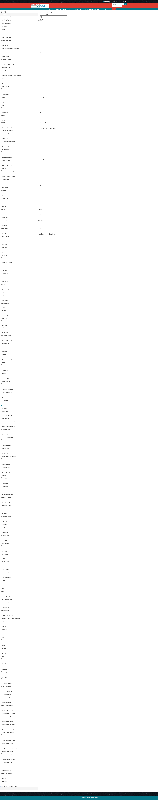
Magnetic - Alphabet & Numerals (40, 33)
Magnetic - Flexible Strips (39, 36)
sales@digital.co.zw (107, 1)
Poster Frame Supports (39, 175)
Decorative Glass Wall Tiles (37, 10)
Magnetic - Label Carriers (39, 37)
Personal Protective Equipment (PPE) (41, 174)
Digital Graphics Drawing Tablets (40, 138)
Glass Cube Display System (40, 171)
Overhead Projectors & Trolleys (40, 148)
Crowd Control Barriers (39, 114)
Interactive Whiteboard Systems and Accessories (43, 142)
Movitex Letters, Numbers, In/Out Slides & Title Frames (44, 43)
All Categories (4, 14)
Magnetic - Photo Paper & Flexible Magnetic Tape (43, 39)
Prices (2, 788)
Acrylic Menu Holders (39, 161)
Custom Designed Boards (39, 72)
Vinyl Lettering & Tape (39, 47)
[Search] (125, 4)
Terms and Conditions (94, 797)
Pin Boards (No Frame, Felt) (40, 85)
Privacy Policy (87, 797)
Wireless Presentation (39, 156)
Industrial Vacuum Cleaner (39, 196)
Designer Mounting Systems (40, 168)
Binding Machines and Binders (40, 99)
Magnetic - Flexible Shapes (40, 34)
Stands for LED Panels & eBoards (41, 151)
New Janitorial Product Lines (40, 198)
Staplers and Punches (39, 109)
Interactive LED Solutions (39, 141)
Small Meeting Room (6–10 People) (41, 239)
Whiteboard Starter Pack (39, 48)
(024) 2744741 (114, 1)
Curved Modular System (39, 167)
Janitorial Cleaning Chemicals (40, 197)
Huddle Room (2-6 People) (40, 237)
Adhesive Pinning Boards (39, 63)
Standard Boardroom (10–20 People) (41, 240)
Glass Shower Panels (39, 224)
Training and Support (36, 8)
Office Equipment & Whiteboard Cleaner (42, 44)
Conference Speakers (39, 133)
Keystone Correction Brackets (40, 143)
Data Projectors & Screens (39, 137)
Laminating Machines (39, 104)
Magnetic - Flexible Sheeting (40, 35)
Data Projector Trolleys (39, 136)
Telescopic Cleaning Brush (39, 203)
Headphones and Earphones (40, 55)
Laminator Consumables (39, 105)
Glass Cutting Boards (39, 223)
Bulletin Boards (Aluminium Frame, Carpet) (42, 66)
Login (125, 1)
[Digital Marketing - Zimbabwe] (40, 4)
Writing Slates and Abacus (39, 93)
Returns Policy (82, 797)
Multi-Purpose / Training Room (40, 238)
